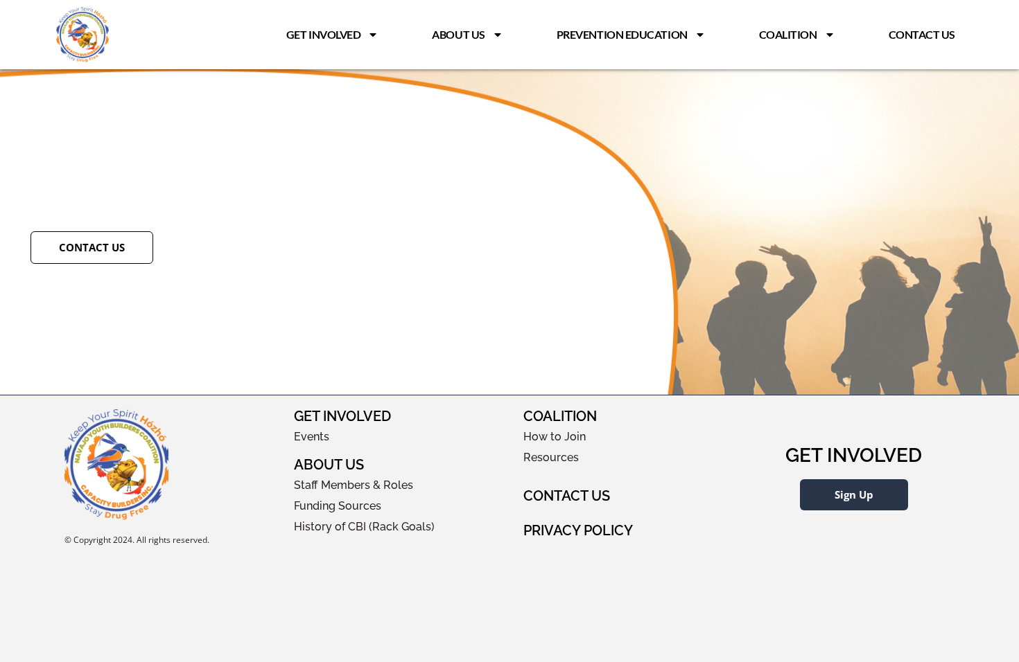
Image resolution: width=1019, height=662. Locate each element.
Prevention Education (622, 34)
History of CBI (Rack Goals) (364, 526)
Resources (551, 457)
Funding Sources (337, 505)
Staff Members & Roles (353, 485)
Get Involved (323, 34)
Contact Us (922, 34)
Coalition (788, 34)
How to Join (554, 436)
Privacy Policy (578, 530)
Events (311, 436)
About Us (458, 34)
